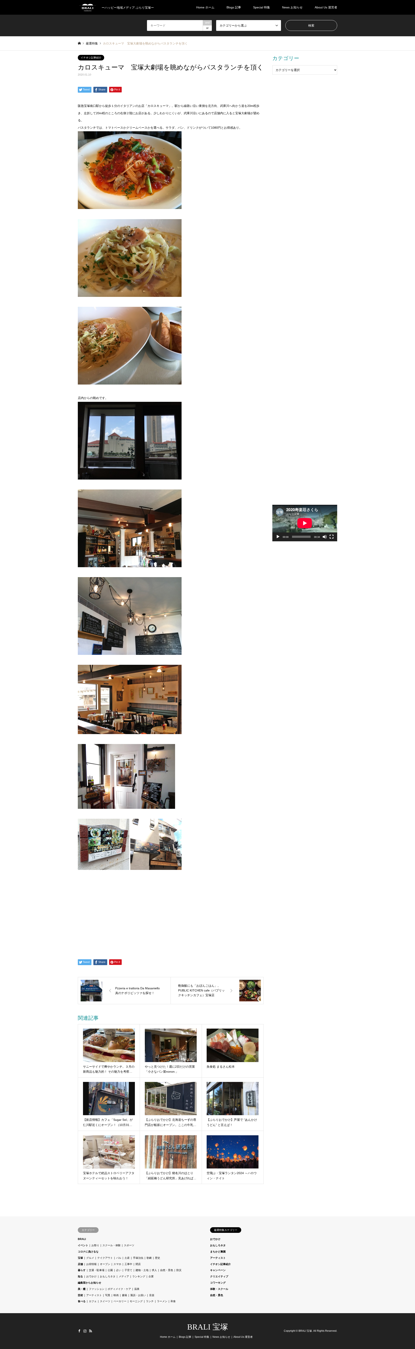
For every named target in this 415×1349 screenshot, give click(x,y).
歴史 (157, 1257)
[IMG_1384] (130, 478)
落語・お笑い (138, 1295)
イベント (83, 1245)
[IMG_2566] (130, 208)
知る (80, 1276)
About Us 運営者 (326, 7)
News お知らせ (292, 7)
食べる (82, 1301)
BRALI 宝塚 (207, 1327)
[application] (304, 523)
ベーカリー (119, 1301)
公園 (110, 1270)
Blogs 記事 (234, 7)
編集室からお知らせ (89, 1282)
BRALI (82, 1239)
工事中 (128, 1264)
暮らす (82, 1270)
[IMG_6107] (130, 654)
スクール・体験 (111, 1245)
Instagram (84, 1330)
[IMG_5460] (130, 296)
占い (118, 1270)
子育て (128, 1270)
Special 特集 (261, 7)
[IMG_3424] (130, 566)
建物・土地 (142, 1270)
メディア (124, 1276)
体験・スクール (219, 1288)
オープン (105, 1264)
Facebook (79, 1330)
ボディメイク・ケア (119, 1288)
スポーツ (129, 1245)
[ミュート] (324, 537)
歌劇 (149, 1257)
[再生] (278, 537)
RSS (90, 1330)
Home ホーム (205, 7)
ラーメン (162, 1301)
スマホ (117, 1264)
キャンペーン (218, 1270)
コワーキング (218, 1282)
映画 (116, 1295)
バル (118, 1257)
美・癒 (82, 1288)
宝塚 (80, 1257)
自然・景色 (166, 1270)
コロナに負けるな (88, 1251)
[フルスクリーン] (331, 537)
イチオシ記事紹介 (91, 57)
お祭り (95, 1245)
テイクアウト (105, 1257)
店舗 (80, 1264)
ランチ (150, 1301)
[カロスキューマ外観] (130, 869)
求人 (154, 1270)
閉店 (138, 1264)
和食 (173, 1301)
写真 (107, 1295)
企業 (151, 1276)
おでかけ (91, 1276)
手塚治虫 (138, 1257)
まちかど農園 (218, 1251)
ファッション (96, 1288)
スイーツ (105, 1301)
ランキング (138, 1276)
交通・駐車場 (96, 1270)
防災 (179, 1270)
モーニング (136, 1301)
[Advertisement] (304, 150)
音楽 (151, 1295)
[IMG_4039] (130, 383)
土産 (127, 1257)
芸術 (80, 1295)
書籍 (124, 1295)
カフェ (93, 1301)
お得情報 (91, 1264)
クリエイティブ (219, 1276)
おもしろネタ (107, 1276)
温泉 (136, 1288)
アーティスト (94, 1295)
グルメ (90, 1257)
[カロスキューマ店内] (130, 733)
